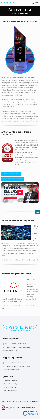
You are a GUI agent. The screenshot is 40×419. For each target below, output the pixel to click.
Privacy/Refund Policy (10, 384)
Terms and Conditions (10, 381)
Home (14, 13)
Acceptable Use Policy (10, 387)
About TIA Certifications (11, 174)
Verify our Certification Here (12, 179)
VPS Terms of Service (10, 391)
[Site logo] (8, 3)
